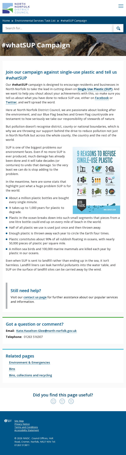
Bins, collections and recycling (30, 375)
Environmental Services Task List (35, 20)
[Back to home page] (16, 8)
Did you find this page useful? (63, 395)
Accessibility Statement (26, 430)
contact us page (35, 297)
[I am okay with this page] (63, 401)
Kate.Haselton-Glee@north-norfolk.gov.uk (46, 331)
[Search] (118, 28)
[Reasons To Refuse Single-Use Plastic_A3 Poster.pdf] (96, 180)
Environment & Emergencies (29, 362)
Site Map (19, 420)
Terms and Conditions (26, 427)
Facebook (102, 98)
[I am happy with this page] (54, 401)
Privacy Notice (22, 424)
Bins (12, 369)
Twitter (11, 102)
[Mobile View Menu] (120, 6)
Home (6, 20)
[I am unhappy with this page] (71, 401)
